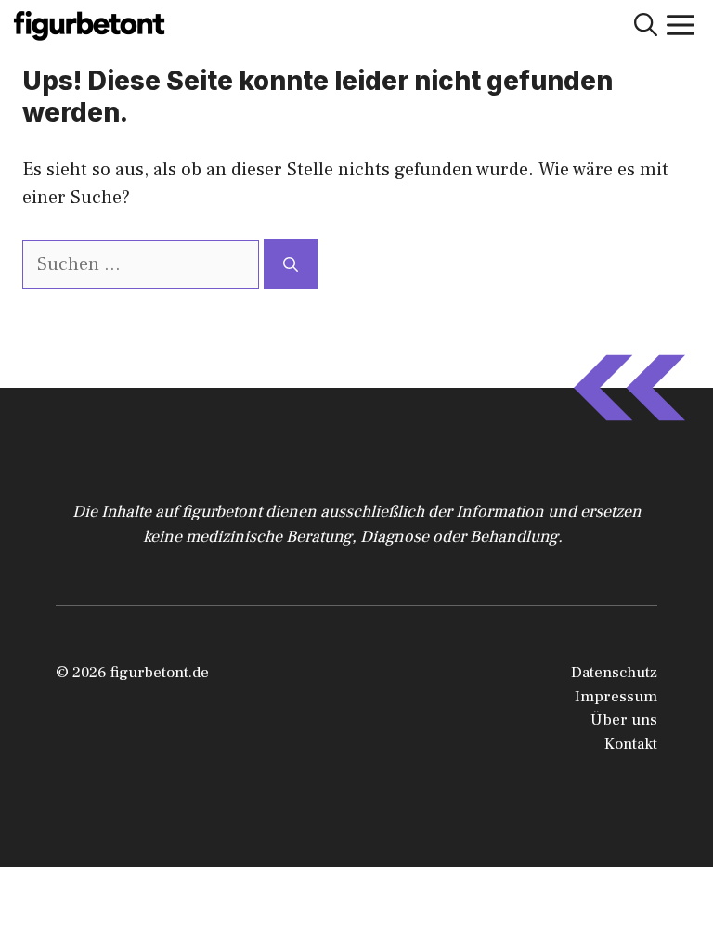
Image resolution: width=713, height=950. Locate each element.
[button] (645, 25)
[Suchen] (291, 264)
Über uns (623, 720)
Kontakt (630, 744)
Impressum (616, 697)
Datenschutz (614, 672)
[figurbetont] (90, 25)
